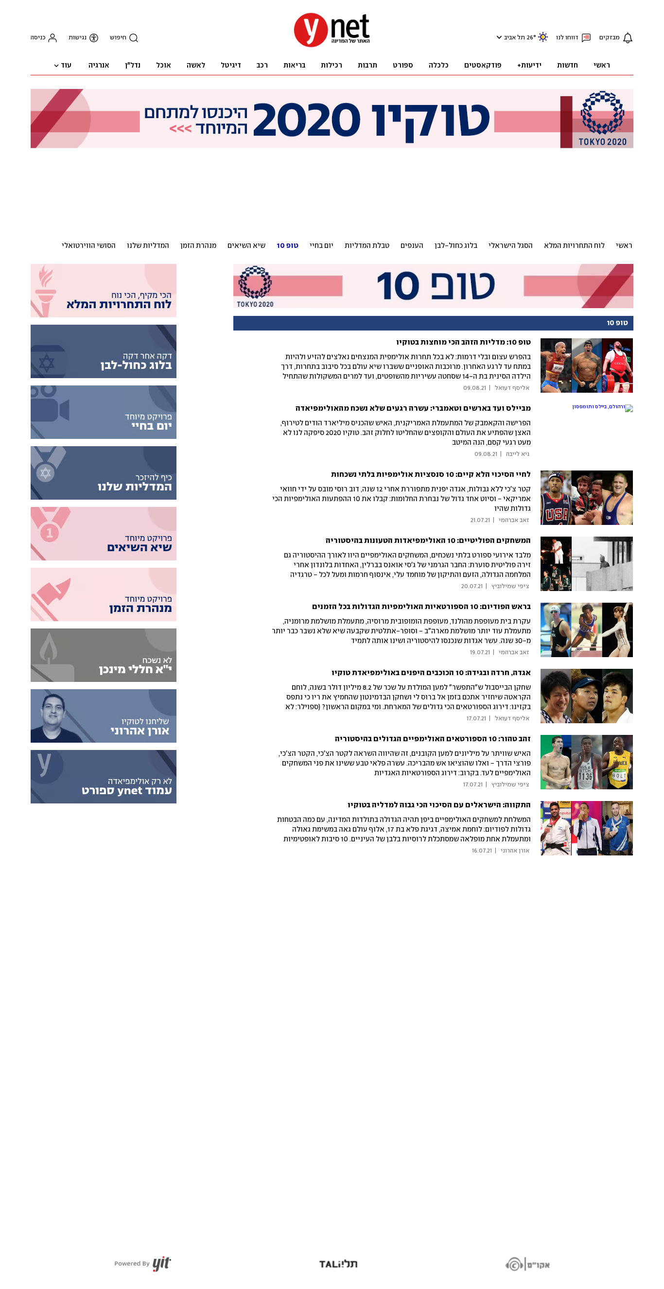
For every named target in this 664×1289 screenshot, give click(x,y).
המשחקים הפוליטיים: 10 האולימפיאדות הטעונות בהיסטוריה (428, 540)
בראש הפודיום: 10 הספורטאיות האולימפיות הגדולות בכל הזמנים (421, 606)
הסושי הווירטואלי (89, 246)
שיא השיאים (246, 246)
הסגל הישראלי (511, 246)
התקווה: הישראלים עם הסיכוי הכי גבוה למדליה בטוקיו (439, 805)
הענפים (412, 246)
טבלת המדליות (367, 246)
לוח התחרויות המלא (574, 246)
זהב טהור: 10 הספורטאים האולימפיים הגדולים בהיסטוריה (433, 739)
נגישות (78, 37)
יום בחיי (321, 246)
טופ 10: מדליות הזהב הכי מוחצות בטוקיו (463, 342)
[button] (498, 37)
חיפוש (118, 37)
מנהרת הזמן (198, 246)
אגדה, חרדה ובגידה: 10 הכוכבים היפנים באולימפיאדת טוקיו (431, 673)
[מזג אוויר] (543, 41)
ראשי (624, 246)
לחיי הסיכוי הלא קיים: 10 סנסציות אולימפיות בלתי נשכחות (431, 474)
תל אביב (514, 37)
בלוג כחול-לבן (456, 246)
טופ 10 (287, 246)
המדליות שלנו (148, 246)
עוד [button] (66, 65)
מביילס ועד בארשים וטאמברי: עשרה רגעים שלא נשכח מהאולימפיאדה (413, 408)
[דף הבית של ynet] (332, 46)
